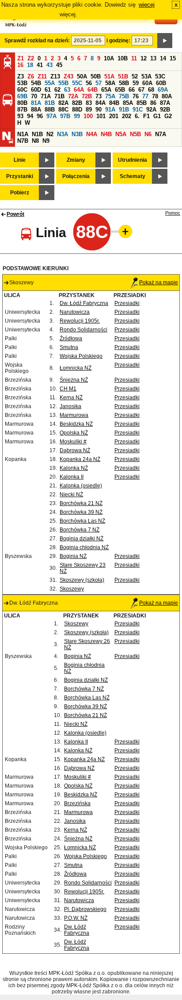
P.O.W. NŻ (75, 918)
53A (146, 76)
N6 (148, 134)
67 (141, 89)
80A (167, 96)
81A (36, 103)
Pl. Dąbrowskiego (85, 909)
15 (173, 58)
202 (126, 116)
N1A (22, 134)
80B (22, 103)
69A (163, 89)
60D (36, 89)
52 (135, 76)
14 (163, 58)
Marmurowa (74, 415)
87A (165, 103)
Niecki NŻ (71, 494)
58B (124, 83)
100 (88, 116)
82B (77, 103)
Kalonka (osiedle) (81, 486)
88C (63, 109)
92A (151, 109)
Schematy (132, 176)
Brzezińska (77, 803)
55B (63, 83)
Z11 (42, 76)
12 (143, 58)
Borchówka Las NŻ (82, 521)
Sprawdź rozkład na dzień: (37, 40)
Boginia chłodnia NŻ (84, 547)
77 (145, 96)
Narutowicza (75, 312)
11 (134, 58)
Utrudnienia (132, 160)
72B (87, 96)
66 (132, 89)
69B (22, 96)
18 (30, 65)
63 (67, 89)
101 (101, 116)
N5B (135, 134)
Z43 (68, 76)
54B (36, 83)
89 (89, 109)
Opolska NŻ (74, 433)
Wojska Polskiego (81, 356)
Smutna (69, 347)
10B (123, 58)
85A (128, 103)
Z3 (20, 76)
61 (48, 89)
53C (160, 76)
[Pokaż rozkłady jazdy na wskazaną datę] (164, 40)
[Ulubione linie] (123, 231)
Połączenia (76, 176)
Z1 (20, 58)
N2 (49, 134)
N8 (35, 141)
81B (50, 103)
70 (34, 96)
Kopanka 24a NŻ (80, 459)
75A (110, 96)
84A (100, 103)
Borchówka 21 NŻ (81, 503)
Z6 (30, 76)
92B (165, 109)
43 (49, 65)
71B (59, 96)
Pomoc (172, 213)
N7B (22, 141)
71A (46, 96)
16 (20, 65)
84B (114, 103)
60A (147, 83)
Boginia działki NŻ (81, 538)
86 (153, 103)
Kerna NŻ (71, 397)
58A (110, 83)
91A (110, 109)
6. (137, 116)
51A (109, 76)
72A (73, 96)
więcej (147, 4)
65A (106, 89)
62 (57, 89)
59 (136, 83)
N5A (120, 134)
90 (98, 109)
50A (82, 76)
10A (109, 58)
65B (120, 89)
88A (36, 109)
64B (92, 89)
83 (89, 103)
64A (79, 89)
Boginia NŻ (73, 556)
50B (96, 76)
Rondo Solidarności (83, 330)
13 (153, 58)
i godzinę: (118, 40)
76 (136, 96)
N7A (160, 134)
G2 (168, 116)
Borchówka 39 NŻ (81, 512)
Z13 (55, 76)
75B (124, 96)
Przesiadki (127, 303)
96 (40, 116)
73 (98, 96)
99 (77, 116)
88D (77, 109)
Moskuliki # (73, 442)
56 (89, 83)
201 (113, 116)
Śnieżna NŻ (74, 380)
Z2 (30, 58)
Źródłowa (71, 338)
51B (123, 76)
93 (20, 116)
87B (22, 109)
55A (50, 83)
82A (63, 103)
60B (161, 83)
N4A (91, 134)
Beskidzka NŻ (76, 424)
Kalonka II (71, 477)
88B (50, 109)
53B (22, 83)
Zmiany (76, 160)
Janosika (70, 406)
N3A (62, 134)
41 (40, 65)
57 (98, 83)
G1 (157, 116)
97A (51, 116)
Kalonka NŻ (74, 468)
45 (59, 65)
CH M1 (68, 389)
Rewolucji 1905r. (80, 321)
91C (138, 109)
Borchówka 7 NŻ (79, 530)
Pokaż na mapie (158, 282)
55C (77, 83)
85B (141, 103)
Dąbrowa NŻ (75, 450)
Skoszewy (72, 589)
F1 (146, 116)
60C (22, 89)
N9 (45, 141)
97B (65, 116)
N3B (77, 134)
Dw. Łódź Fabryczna (84, 303)
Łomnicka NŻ (75, 368)
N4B (106, 134)
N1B (37, 134)
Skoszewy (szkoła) (82, 580)
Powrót (15, 214)
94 (30, 116)
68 (151, 89)
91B (124, 109)
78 (155, 96)
